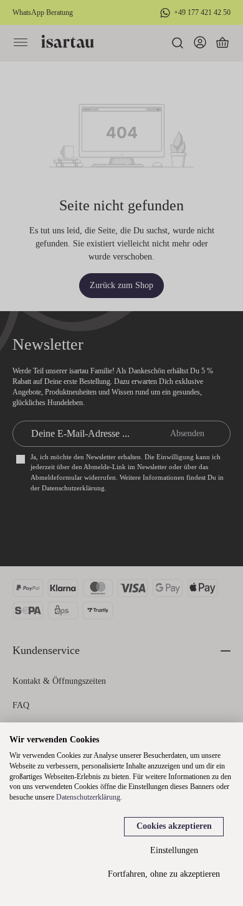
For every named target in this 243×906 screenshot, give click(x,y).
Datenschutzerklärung (88, 797)
